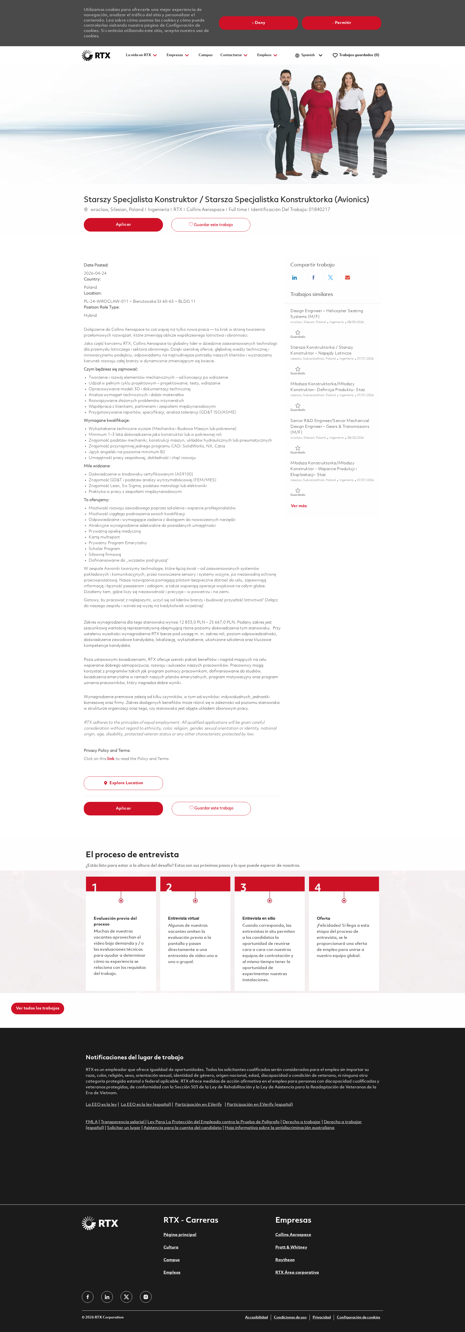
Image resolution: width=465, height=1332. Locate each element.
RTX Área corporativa (297, 1273)
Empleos (171, 1273)
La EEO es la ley (101, 1105)
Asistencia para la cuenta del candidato (183, 1128)
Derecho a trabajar (302, 1122)
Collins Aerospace (293, 1235)
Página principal (179, 1235)
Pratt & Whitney (291, 1247)
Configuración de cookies (358, 1317)
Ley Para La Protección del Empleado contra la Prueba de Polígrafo (213, 1122)
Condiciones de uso (290, 1317)
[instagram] (146, 1297)
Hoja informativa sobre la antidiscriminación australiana (279, 1128)
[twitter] (126, 1297)
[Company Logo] (96, 55)
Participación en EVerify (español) (260, 1105)
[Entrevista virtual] (195, 934)
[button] (123, 225)
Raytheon (285, 1260)
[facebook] (87, 1297)
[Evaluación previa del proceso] (121, 934)
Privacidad (322, 1317)
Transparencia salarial (123, 1122)
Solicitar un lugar (123, 1128)
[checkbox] (210, 224)
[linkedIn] (107, 1297)
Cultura (170, 1247)
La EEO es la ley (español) (146, 1105)
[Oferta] (344, 934)
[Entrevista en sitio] (270, 934)
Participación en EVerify (198, 1105)
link (111, 759)
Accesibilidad (256, 1317)
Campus (206, 55)
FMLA (92, 1122)
